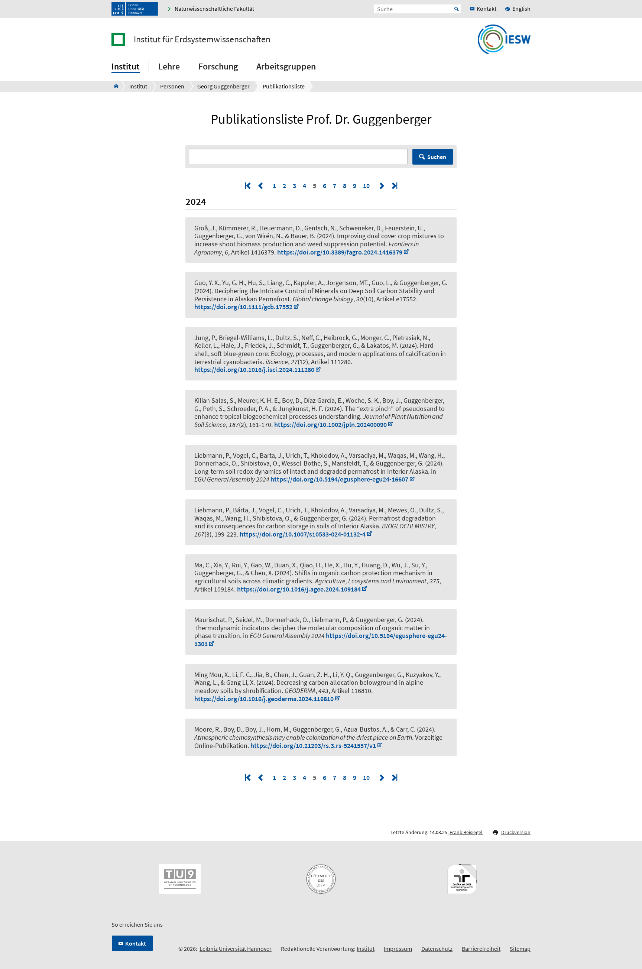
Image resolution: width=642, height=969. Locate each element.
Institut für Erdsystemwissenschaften (202, 39)
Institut (365, 948)
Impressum (398, 948)
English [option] (521, 8)
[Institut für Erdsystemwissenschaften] (114, 86)
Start (456, 8)
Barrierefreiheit (481, 948)
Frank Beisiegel (466, 832)
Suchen (436, 157)
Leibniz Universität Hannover (236, 948)
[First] (248, 185)
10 (366, 185)
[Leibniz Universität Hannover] (134, 9)
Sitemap (520, 948)
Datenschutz (437, 948)
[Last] (394, 185)
